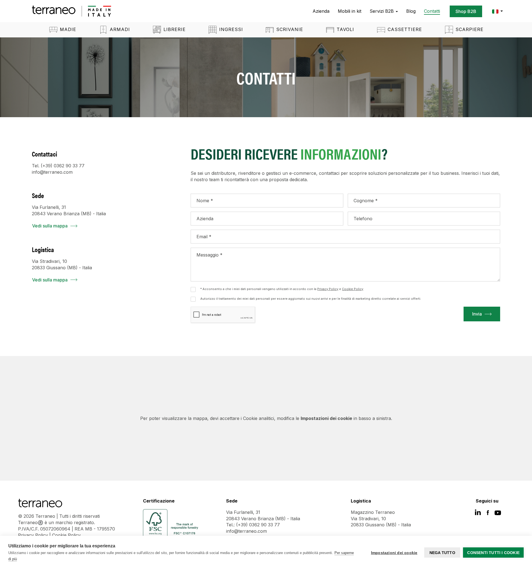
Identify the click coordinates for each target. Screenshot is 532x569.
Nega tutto (442, 552)
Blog (411, 11)
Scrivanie (289, 29)
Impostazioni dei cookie (394, 552)
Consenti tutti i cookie (493, 552)
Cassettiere (404, 29)
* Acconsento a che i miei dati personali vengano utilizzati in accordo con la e (281, 289)
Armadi (119, 29)
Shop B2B (466, 11)
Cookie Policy (66, 535)
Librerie (174, 29)
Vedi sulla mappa (50, 226)
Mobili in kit (349, 11)
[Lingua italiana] (496, 11)
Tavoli (344, 29)
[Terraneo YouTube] (497, 514)
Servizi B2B (382, 11)
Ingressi (230, 29)
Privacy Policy (33, 535)
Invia (477, 314)
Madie (67, 29)
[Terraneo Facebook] (487, 514)
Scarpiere (469, 29)
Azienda (321, 11)
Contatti (432, 11)
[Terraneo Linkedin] (477, 514)
